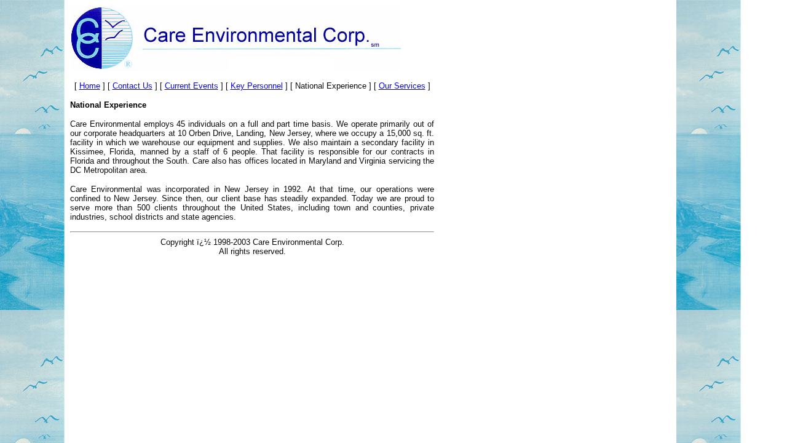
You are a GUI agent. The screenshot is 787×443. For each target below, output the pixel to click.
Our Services (402, 85)
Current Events (191, 85)
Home (89, 85)
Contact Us (132, 85)
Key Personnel (257, 85)
